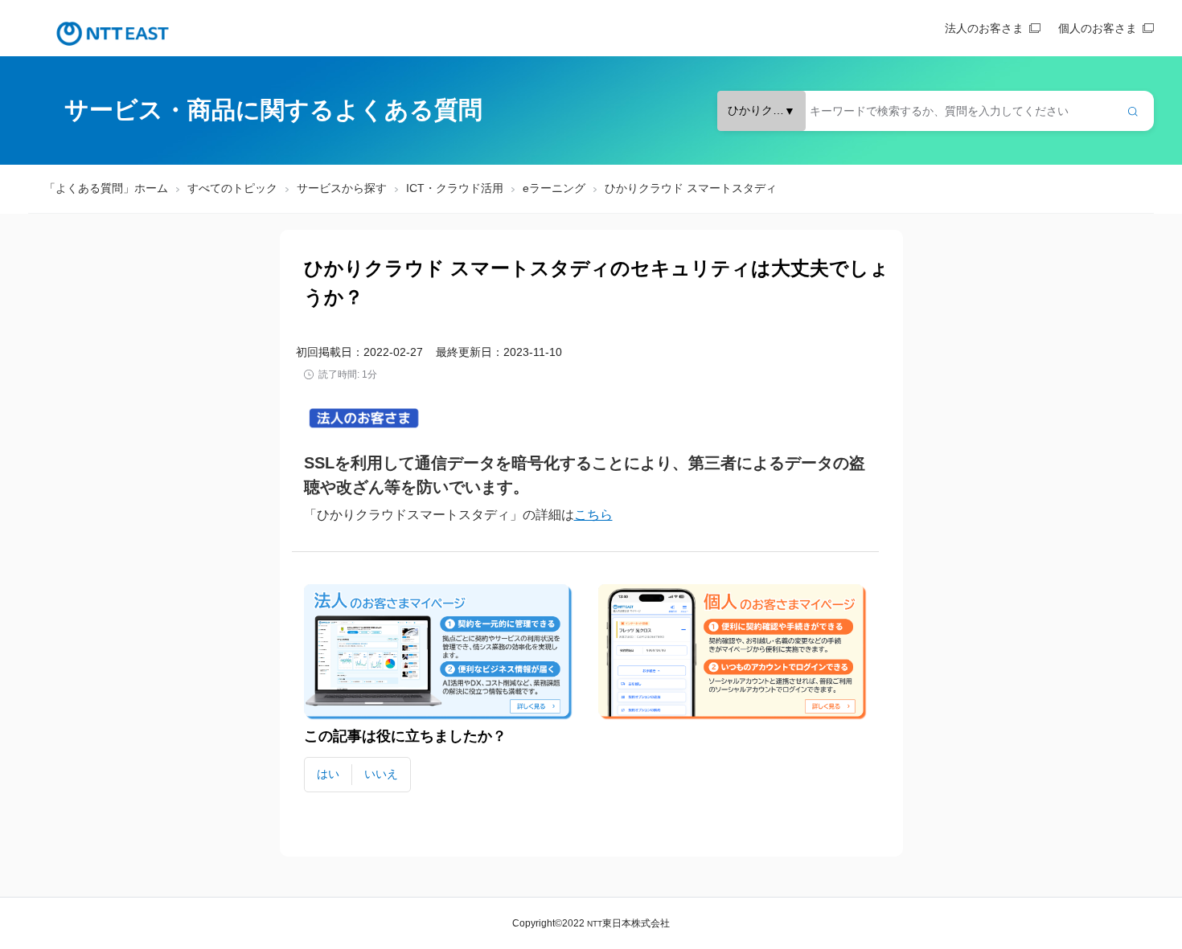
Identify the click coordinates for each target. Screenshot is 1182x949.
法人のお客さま (984, 28)
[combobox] (935, 111)
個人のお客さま (1097, 28)
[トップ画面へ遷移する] (112, 34)
